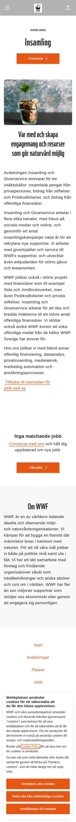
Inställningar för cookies (38, 808)
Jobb (38, 682)
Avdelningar (38, 657)
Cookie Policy (30, 746)
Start (38, 645)
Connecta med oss (26, 443)
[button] (68, 7)
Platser (38, 669)
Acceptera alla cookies (38, 783)
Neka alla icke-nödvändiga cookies (38, 796)
